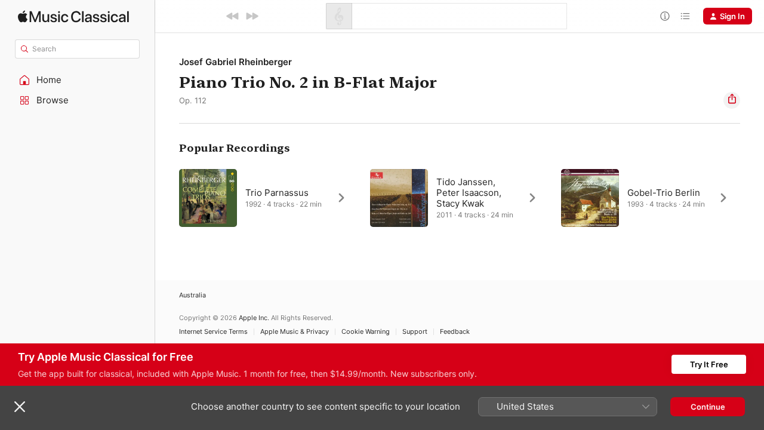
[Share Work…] (731, 100)
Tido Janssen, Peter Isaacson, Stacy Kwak (468, 192)
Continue (708, 406)
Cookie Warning (365, 331)
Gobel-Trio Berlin (663, 192)
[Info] (664, 16)
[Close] (19, 406)
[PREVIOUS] (232, 16)
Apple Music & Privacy (294, 331)
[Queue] (685, 16)
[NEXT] (251, 16)
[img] (73, 16)
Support (414, 331)
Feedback (455, 331)
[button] (78, 80)
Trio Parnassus (277, 192)
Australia (192, 295)
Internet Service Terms (213, 331)
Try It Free (709, 364)
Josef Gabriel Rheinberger (235, 61)
